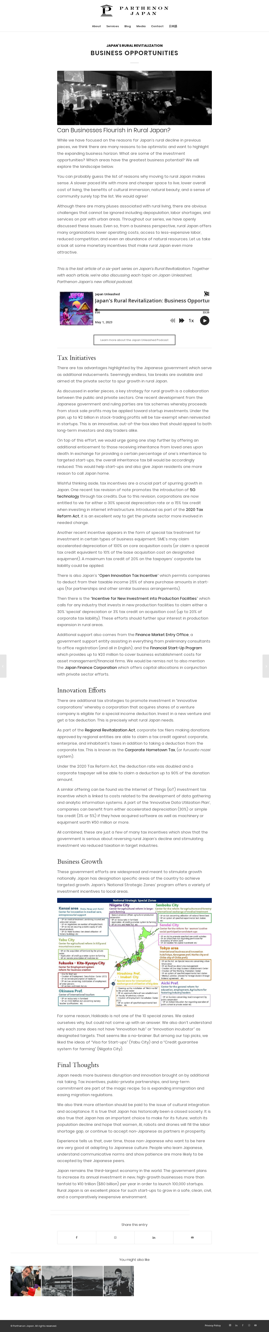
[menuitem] (96, 26)
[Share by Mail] (192, 1237)
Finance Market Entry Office (162, 634)
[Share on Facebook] (76, 1237)
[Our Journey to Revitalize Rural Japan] (265, 666)
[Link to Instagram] (249, 1325)
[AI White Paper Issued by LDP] (3, 666)
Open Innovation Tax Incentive (128, 575)
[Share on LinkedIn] (154, 1237)
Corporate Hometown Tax (150, 749)
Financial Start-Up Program (176, 648)
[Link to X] (230, 1325)
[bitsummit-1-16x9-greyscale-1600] (134, 98)
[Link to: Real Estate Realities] (57, 1281)
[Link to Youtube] (255, 1325)
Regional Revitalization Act (110, 730)
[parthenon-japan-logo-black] (134, 10)
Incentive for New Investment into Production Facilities (144, 598)
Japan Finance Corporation (91, 667)
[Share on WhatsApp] (115, 1237)
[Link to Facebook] (243, 1325)
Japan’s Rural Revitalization (134, 45)
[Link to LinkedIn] (236, 1325)
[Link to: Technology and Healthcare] (88, 1281)
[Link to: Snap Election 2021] (119, 1281)
